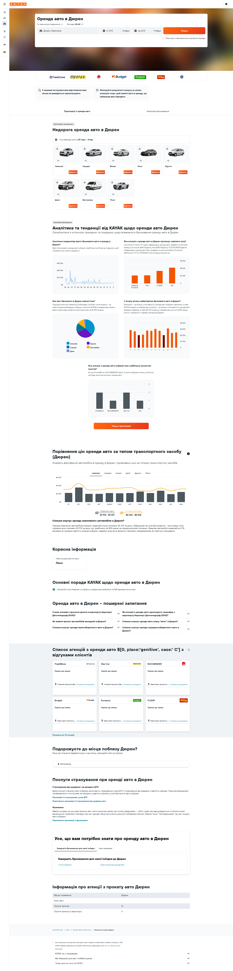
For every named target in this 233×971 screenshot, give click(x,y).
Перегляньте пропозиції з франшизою (70, 820)
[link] (121, 426)
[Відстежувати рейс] (4, 37)
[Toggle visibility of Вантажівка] (93, 347)
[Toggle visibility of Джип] (70, 350)
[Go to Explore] (4, 31)
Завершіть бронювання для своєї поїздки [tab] (76, 848)
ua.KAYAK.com (57, 930)
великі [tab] (118, 473)
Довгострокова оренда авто (112, 865)
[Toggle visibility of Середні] (71, 347)
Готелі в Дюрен (65, 865)
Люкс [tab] (147, 473)
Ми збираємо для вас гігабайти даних (73, 958)
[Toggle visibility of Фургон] (91, 343)
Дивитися (73, 172)
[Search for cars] (4, 23)
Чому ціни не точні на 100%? (69, 963)
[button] (5, 4)
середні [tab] (107, 473)
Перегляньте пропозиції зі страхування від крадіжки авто (79, 801)
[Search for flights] (4, 12)
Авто (68, 930)
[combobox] (50, 24)
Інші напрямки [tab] (105, 848)
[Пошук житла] (4, 18)
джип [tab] (128, 473)
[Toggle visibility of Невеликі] (72, 343)
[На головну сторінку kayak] (18, 4)
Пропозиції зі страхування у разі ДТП (69, 797)
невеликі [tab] (96, 473)
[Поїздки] (4, 44)
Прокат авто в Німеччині (82, 930)
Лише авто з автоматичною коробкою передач (185, 38)
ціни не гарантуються (112, 946)
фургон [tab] (138, 473)
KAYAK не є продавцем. (66, 953)
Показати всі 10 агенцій (63, 735)
